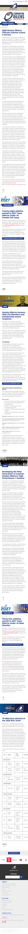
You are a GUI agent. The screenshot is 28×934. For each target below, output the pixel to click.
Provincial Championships (7, 902)
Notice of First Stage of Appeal (7, 909)
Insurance (4, 889)
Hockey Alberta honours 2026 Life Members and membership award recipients (13, 315)
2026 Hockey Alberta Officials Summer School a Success (13, 32)
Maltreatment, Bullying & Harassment (9, 885)
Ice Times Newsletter (6, 894)
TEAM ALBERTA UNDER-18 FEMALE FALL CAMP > (13, 238)
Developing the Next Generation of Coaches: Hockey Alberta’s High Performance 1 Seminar (13, 474)
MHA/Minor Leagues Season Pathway (9, 883)
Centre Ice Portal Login (17, 1)
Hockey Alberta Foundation (7, 900)
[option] (7, 859)
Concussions (4, 906)
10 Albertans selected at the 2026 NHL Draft (13, 719)
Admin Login (10, 932)
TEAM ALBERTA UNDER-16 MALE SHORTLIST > (12, 644)
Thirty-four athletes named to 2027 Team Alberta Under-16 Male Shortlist (13, 622)
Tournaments (4, 904)
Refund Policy (4, 917)
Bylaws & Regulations (6, 887)
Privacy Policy (4, 918)
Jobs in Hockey (4, 893)
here (14, 283)
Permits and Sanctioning (6, 891)
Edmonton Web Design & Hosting (7, 929)
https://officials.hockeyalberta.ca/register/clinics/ (14, 184)
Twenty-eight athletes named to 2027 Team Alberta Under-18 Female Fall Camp (12, 214)
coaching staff (5, 262)
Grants (3, 907)
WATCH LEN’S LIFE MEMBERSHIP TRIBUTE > (12, 383)
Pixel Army (17, 929)
